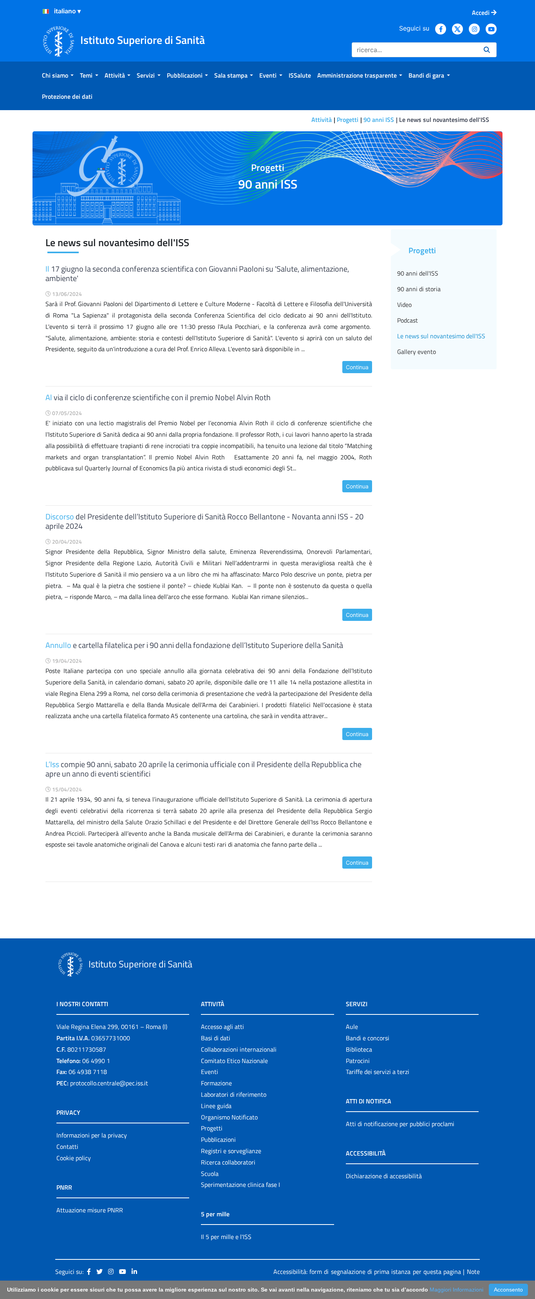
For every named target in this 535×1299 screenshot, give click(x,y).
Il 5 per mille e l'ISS (226, 1236)
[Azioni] (45, 11)
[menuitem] (58, 75)
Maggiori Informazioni (456, 1289)
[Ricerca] (487, 50)
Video (404, 304)
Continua (357, 367)
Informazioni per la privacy (91, 1135)
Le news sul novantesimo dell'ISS (441, 336)
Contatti (67, 1146)
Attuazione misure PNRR (89, 1210)
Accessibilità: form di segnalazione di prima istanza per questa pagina (367, 1271)
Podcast (407, 320)
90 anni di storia (419, 289)
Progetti (347, 119)
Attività (321, 119)
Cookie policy (73, 1158)
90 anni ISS (378, 119)
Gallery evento (416, 351)
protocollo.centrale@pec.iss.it (109, 1083)
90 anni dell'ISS (417, 273)
